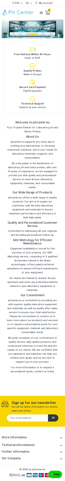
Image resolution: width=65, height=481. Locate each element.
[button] (55, 474)
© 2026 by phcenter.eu (32, 469)
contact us (40, 371)
